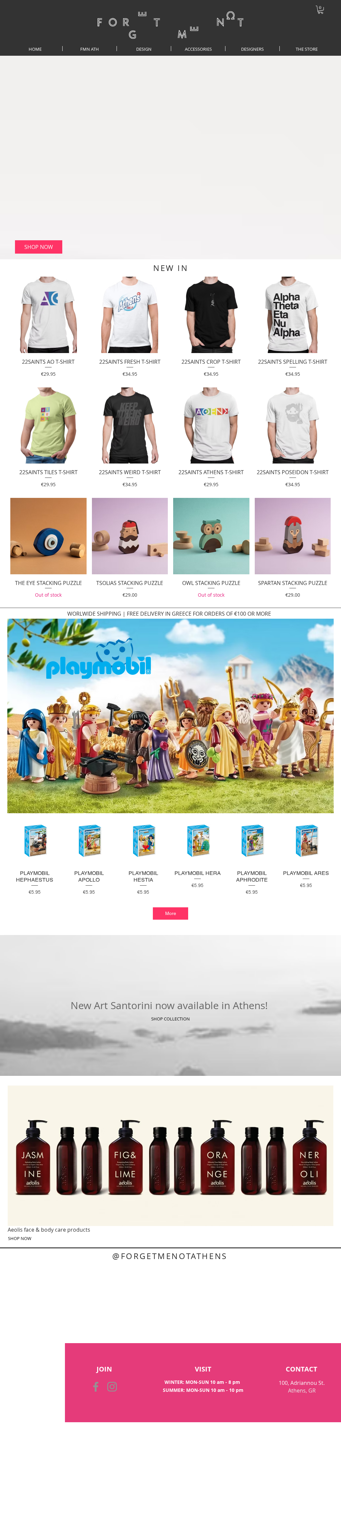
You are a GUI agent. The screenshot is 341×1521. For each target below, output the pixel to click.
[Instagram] (112, 1386)
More (170, 913)
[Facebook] (95, 1386)
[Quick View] (48, 315)
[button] (320, 10)
